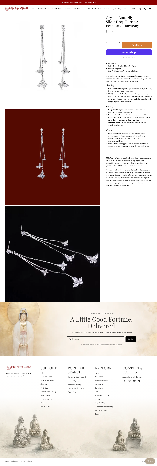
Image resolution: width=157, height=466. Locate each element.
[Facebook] (124, 380)
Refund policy (45, 406)
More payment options (129, 58)
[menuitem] (125, 9)
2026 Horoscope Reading (104, 406)
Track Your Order (101, 410)
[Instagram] (129, 380)
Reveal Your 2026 (46, 377)
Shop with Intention (101, 380)
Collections (99, 388)
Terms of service (46, 399)
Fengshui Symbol (73, 381)
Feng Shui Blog (100, 403)
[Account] (144, 8)
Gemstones (99, 384)
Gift (96, 392)
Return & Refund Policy (48, 392)
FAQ (41, 373)
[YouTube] (134, 380)
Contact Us (44, 388)
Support (97, 414)
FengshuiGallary (14, 461)
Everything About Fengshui (77, 377)
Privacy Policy (105, 345)
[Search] (140, 8)
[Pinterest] (139, 380)
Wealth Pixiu (72, 392)
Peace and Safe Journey (76, 388)
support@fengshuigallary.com (132, 377)
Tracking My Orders (47, 380)
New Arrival (99, 377)
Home (42, 403)
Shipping (43, 384)
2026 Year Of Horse (102, 395)
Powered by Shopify (26, 461)
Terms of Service (117, 345)
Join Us (130, 339)
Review (97, 399)
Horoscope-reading (74, 384)
